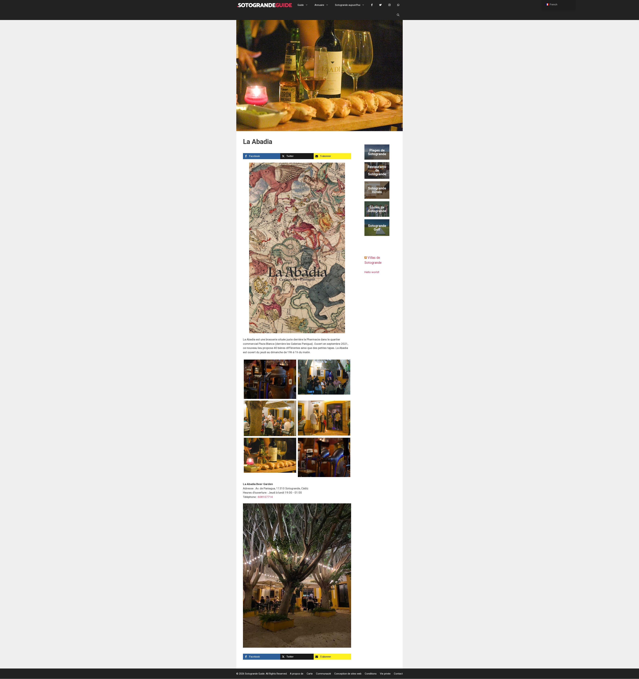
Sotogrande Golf (377, 227)
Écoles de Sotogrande (377, 209)
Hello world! (371, 272)
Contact (398, 673)
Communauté (323, 673)
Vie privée (385, 673)
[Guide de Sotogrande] (264, 5)
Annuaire (319, 4)
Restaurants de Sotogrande (377, 170)
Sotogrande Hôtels (377, 190)
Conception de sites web (347, 673)
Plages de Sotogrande (377, 152)
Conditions (371, 673)
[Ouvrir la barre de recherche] (398, 15)
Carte (310, 673)
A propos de (296, 673)
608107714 (265, 497)
